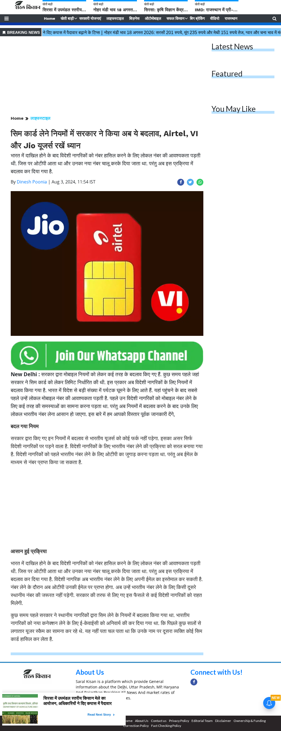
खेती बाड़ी (67, 18)
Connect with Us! (216, 672)
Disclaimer (223, 721)
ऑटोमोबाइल (153, 18)
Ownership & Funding (250, 721)
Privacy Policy (179, 721)
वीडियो (214, 18)
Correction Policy (136, 726)
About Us (90, 672)
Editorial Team (202, 721)
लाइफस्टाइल (115, 18)
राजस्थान (231, 18)
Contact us (159, 721)
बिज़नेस (134, 18)
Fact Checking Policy (166, 726)
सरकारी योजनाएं (90, 18)
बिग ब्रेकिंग (197, 18)
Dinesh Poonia (32, 182)
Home (49, 18)
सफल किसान (175, 18)
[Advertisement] (107, 76)
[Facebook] (193, 682)
